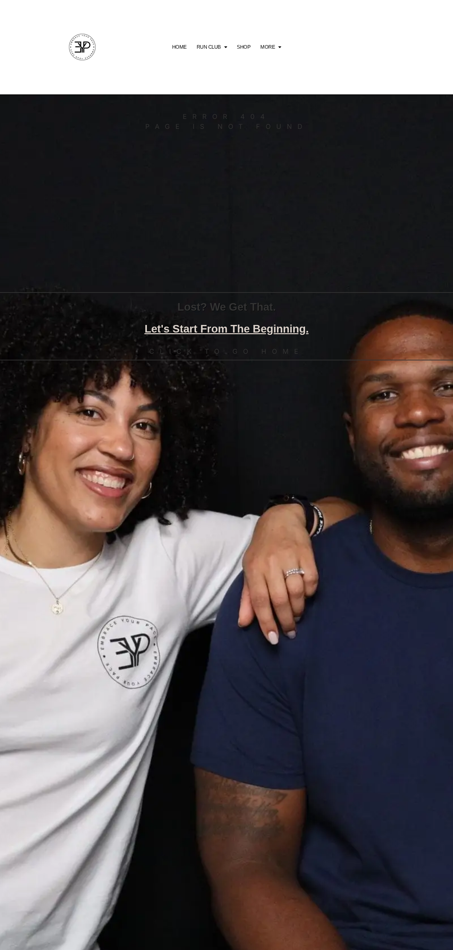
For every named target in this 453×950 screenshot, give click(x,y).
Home (179, 47)
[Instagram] (374, 47)
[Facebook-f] (389, 47)
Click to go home (226, 351)
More (267, 47)
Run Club (209, 47)
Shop (243, 47)
